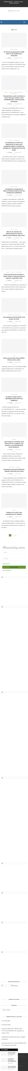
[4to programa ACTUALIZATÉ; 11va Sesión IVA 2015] (14, 306)
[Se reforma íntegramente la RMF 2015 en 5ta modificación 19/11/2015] (14, 41)
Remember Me (6, 563)
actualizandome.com (19, 1065)
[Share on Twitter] (14, 71)
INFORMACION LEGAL (8, 1)
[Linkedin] (15, 5)
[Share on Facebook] (12, 71)
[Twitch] (21, 5)
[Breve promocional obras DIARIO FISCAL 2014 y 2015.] (14, 347)
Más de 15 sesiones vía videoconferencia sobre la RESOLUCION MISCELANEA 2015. (14, 233)
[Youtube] (17, 5)
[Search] (26, 22)
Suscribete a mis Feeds (16, 1016)
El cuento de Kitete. (6, 1024)
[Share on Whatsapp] (15, 71)
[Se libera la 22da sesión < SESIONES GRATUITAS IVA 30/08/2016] (14, 386)
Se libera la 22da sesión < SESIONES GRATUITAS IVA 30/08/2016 (14, 398)
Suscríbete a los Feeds (18, 1)
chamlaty (9, 58)
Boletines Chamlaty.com (14, 3)
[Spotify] (19, 5)
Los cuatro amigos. (5, 1020)
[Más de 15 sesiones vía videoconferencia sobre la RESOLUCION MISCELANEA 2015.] (14, 221)
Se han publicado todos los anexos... (12, 1067)
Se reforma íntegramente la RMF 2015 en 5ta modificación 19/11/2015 (14, 53)
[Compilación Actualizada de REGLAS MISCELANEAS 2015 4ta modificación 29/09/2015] (14, 178)
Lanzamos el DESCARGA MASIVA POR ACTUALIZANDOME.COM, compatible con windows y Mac (12, 1031)
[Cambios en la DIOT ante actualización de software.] (14, 501)
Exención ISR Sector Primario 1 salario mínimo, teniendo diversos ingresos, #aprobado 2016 (14, 276)
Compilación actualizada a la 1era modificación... (12, 1060)
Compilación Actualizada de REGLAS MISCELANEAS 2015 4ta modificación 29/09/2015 (14, 191)
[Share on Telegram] (17, 71)
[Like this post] (10, 71)
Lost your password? (6, 570)
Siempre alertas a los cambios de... (12, 1053)
